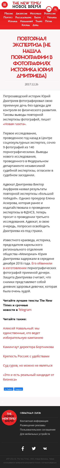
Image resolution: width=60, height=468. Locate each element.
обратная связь (30, 413)
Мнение (8, 13)
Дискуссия (21, 13)
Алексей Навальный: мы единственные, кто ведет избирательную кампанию (23, 333)
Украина (52, 17)
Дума (35, 25)
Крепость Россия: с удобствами (26, 356)
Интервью (35, 13)
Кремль (26, 25)
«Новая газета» (14, 124)
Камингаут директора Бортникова (28, 347)
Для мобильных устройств (35, 434)
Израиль (12, 21)
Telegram (25, 310)
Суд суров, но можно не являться (27, 365)
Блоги (37, 17)
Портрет (8, 17)
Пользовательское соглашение (38, 429)
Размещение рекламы (32, 425)
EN (48, 9)
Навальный (26, 21)
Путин (48, 21)
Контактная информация (34, 421)
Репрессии (50, 13)
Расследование (23, 17)
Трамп (39, 21)
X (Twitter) (8, 389)
